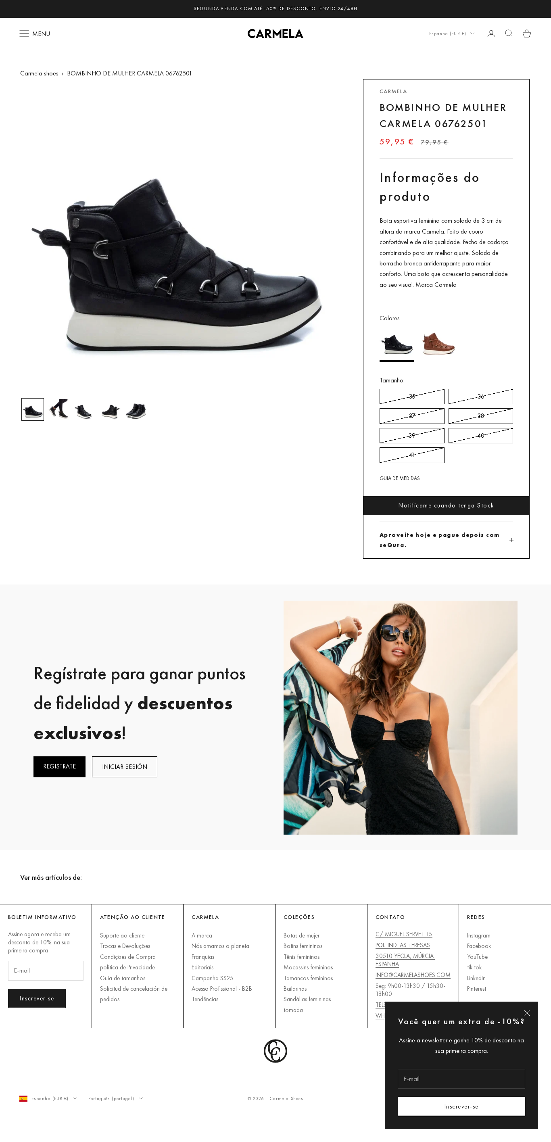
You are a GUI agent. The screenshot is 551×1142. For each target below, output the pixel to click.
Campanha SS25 (213, 978)
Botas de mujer (301, 935)
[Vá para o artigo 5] (136, 409)
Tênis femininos (301, 956)
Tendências (205, 999)
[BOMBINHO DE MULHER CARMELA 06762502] (439, 343)
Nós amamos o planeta (220, 946)
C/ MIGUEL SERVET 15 (404, 934)
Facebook (479, 946)
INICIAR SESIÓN (124, 766)
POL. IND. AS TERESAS (403, 945)
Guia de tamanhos (122, 978)
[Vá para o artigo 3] (84, 409)
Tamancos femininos (308, 978)
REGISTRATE (59, 766)
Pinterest (476, 988)
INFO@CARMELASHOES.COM (413, 975)
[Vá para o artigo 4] (110, 409)
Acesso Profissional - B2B (222, 988)
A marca (202, 935)
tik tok (474, 967)
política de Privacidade (127, 967)
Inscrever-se (462, 1106)
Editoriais (202, 967)
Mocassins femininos (308, 967)
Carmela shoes (39, 73)
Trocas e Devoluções (125, 946)
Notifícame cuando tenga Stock (446, 505)
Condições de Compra (128, 956)
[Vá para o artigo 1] (32, 409)
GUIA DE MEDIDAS (400, 478)
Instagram (478, 935)
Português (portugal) (111, 1098)
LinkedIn (476, 978)
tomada (293, 1010)
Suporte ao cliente (122, 935)
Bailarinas (295, 988)
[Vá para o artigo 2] (58, 409)
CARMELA (393, 91)
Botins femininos (303, 946)
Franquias (203, 956)
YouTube (477, 956)
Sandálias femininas (307, 999)
